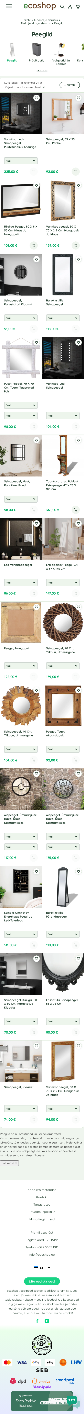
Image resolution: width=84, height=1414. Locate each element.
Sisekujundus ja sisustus (35, 23)
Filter (71, 85)
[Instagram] (46, 1321)
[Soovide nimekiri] (36, 98)
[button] (37, 70)
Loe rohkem (9, 1163)
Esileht (27, 20)
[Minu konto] (70, 7)
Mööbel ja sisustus (46, 20)
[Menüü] (9, 6)
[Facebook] (37, 1321)
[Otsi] (62, 6)
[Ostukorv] (77, 7)
